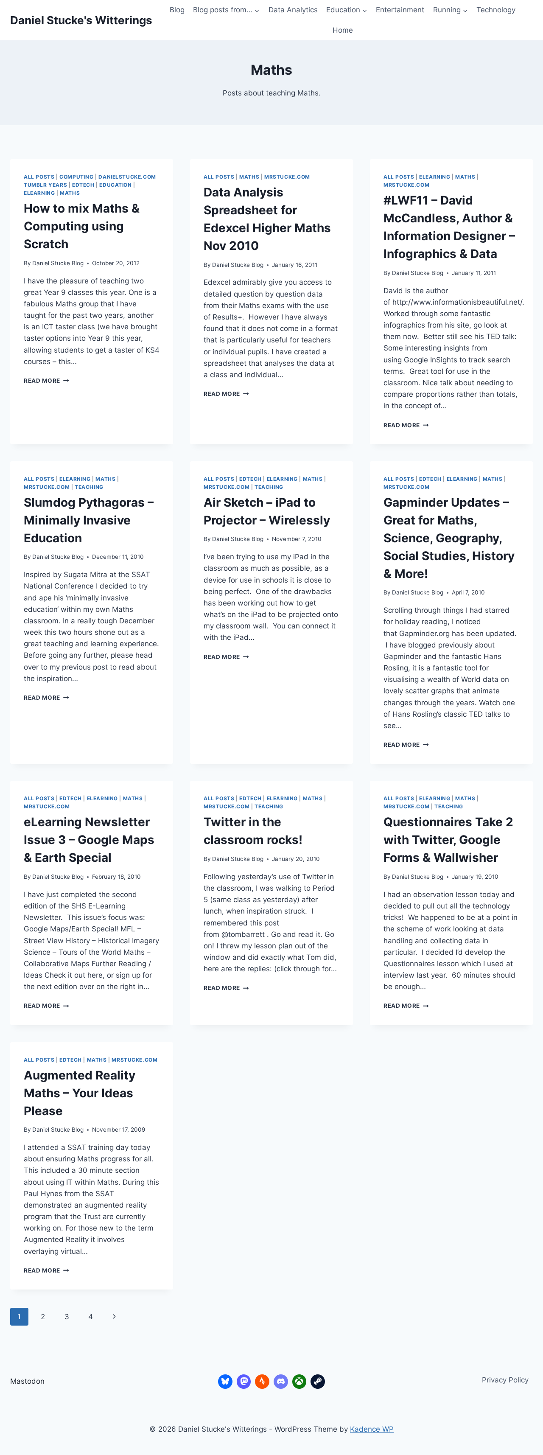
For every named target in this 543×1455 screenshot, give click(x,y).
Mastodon (27, 1381)
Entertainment (400, 10)
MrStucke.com (287, 177)
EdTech (83, 185)
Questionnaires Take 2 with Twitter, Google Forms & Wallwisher (448, 840)
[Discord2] (281, 1381)
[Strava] (262, 1381)
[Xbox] (299, 1381)
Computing (76, 177)
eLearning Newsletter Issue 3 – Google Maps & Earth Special (89, 840)
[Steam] (317, 1381)
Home (343, 30)
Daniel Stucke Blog (58, 263)
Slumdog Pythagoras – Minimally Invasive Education (89, 520)
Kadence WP (372, 1429)
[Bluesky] (225, 1381)
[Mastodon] (244, 1381)
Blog (177, 10)
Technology (495, 10)
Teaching (89, 487)
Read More (46, 380)
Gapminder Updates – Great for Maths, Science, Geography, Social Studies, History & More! (449, 538)
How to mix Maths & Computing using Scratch (82, 226)
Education (115, 185)
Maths (70, 193)
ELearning (39, 193)
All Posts (39, 177)
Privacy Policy (505, 1380)
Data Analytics (293, 10)
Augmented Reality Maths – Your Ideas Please (79, 1093)
